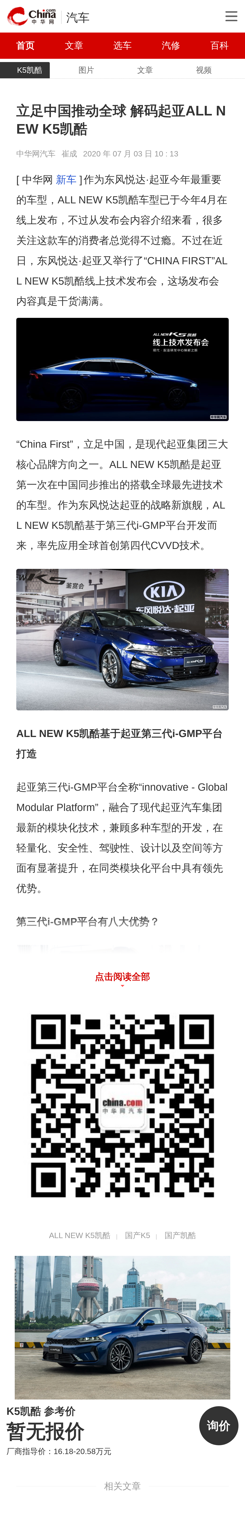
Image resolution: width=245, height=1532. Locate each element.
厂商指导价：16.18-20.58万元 (59, 1451)
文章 (74, 45)
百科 (219, 45)
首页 (25, 45)
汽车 (78, 17)
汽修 (171, 45)
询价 (218, 1425)
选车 (122, 45)
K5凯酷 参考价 (41, 1411)
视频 (204, 70)
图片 (86, 70)
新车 (66, 179)
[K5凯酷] (122, 1327)
